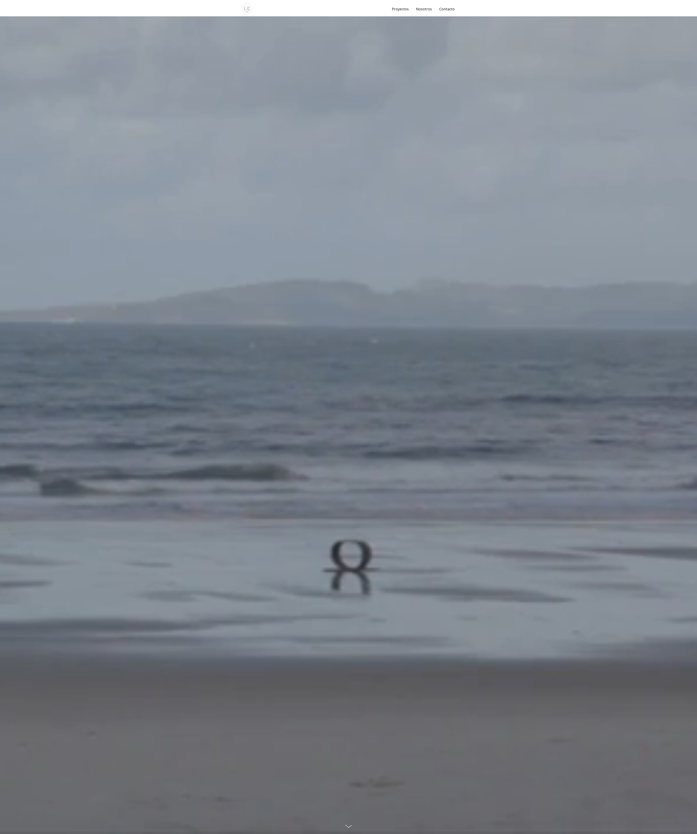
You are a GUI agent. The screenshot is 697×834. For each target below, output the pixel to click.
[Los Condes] (246, 9)
